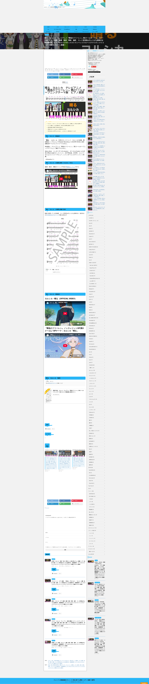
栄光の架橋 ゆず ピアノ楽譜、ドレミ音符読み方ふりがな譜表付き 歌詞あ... (99, 178)
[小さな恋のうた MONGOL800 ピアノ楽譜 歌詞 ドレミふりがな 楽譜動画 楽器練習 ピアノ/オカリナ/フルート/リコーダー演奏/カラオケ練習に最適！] (90, 156)
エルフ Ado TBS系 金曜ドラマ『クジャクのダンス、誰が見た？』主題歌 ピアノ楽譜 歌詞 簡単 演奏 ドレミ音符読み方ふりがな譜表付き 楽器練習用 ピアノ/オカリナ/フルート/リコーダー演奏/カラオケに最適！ (66, 662)
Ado (48, 29)
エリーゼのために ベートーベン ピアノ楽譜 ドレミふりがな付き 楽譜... (99, 90)
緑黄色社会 (95, 29)
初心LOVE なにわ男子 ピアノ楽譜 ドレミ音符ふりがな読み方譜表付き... (99, 112)
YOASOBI (95, 26)
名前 (46, 532)
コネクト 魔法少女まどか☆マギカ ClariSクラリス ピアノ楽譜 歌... (99, 165)
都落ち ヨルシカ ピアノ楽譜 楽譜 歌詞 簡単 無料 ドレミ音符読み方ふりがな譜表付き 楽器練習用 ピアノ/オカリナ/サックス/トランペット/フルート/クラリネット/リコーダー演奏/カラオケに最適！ (68, 602)
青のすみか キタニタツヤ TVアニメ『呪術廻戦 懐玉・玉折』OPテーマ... (99, 208)
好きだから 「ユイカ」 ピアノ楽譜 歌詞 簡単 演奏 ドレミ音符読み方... (99, 195)
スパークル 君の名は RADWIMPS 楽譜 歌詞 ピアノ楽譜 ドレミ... (99, 116)
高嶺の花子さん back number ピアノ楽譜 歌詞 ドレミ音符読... (99, 204)
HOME (48, 26)
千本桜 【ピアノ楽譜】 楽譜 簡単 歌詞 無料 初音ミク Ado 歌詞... (99, 108)
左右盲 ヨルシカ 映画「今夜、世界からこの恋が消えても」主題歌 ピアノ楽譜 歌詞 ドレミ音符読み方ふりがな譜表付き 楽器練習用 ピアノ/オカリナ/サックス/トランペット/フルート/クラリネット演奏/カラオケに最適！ (68, 563)
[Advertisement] (74, 17)
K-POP (85, 26)
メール (47, 537)
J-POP (57, 26)
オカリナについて (86, 31)
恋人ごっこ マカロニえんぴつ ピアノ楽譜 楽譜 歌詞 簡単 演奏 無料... (99, 143)
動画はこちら (71, 167)
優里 (76, 29)
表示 (67, 82)
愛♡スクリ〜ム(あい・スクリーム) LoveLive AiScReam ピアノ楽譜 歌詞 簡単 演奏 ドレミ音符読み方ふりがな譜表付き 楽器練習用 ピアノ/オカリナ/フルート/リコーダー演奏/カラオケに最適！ (100, 646)
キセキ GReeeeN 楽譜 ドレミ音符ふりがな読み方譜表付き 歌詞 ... (99, 86)
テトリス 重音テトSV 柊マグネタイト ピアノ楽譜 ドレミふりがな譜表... (99, 103)
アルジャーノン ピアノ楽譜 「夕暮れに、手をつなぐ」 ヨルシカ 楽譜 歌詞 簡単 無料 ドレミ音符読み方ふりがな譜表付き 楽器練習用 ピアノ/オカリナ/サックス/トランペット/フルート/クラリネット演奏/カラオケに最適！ (68, 583)
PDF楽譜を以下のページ (52, 215)
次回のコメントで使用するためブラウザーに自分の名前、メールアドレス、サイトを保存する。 (64, 547)
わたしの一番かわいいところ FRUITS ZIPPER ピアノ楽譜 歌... (99, 160)
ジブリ (67, 31)
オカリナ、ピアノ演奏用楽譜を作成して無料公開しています (74, 681)
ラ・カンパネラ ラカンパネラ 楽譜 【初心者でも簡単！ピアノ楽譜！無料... (99, 130)
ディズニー (76, 31)
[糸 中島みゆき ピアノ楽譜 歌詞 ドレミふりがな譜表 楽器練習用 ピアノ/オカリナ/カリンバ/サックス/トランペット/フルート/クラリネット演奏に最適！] (90, 95)
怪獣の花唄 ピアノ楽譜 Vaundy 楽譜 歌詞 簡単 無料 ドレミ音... (99, 99)
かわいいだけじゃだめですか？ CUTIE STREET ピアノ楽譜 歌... (99, 134)
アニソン (76, 26)
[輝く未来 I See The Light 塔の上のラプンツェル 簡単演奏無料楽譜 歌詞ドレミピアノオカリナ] (90, 187)
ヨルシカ (47, 507)
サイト (46, 542)
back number (85, 29)
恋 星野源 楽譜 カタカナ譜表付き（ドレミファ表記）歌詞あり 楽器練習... (99, 182)
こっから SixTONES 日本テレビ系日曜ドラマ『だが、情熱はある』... (99, 200)
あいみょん (48, 31)
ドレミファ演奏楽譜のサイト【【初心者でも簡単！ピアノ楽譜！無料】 (74, 680)
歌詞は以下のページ (52, 383)
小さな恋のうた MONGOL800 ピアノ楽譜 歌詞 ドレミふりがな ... (99, 156)
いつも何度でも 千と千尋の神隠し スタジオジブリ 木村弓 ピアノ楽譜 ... (99, 169)
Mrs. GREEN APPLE (57, 29)
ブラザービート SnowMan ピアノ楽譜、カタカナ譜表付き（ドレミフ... (99, 147)
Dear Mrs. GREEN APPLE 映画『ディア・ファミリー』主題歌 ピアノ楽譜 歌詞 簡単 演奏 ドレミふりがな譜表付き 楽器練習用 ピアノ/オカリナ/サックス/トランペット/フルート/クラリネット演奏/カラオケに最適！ (66, 666)
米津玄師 (57, 31)
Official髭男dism (67, 29)
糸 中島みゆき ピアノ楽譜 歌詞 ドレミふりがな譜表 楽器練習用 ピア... (99, 95)
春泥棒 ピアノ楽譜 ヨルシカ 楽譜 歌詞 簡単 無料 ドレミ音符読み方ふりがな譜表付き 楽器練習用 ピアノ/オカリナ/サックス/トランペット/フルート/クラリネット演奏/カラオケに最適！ (68, 644)
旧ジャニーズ (67, 26)
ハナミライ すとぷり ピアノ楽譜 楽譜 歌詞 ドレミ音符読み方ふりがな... (99, 151)
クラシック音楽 (95, 31)
